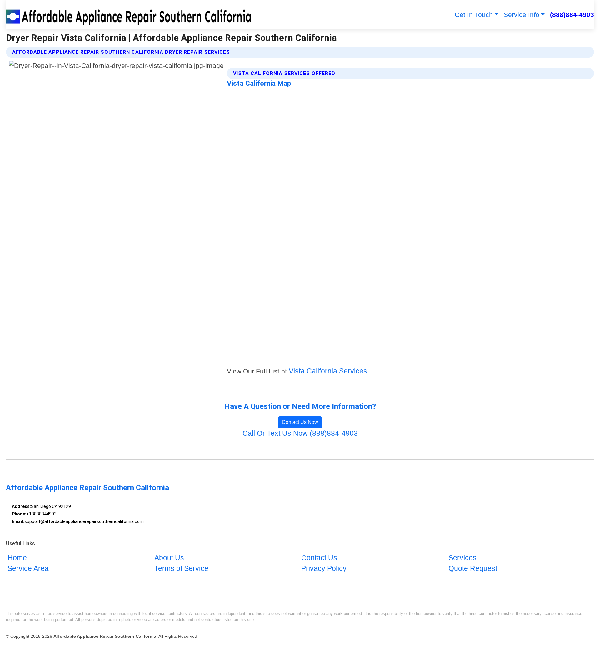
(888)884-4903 (572, 14)
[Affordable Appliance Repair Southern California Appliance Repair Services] (129, 15)
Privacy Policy (324, 568)
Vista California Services (328, 371)
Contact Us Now (300, 422)
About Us (169, 558)
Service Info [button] (521, 14)
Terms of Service (181, 568)
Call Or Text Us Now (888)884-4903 (300, 433)
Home (17, 558)
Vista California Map (259, 83)
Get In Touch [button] (474, 14)
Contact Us (319, 558)
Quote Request (472, 568)
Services (462, 558)
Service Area (28, 568)
